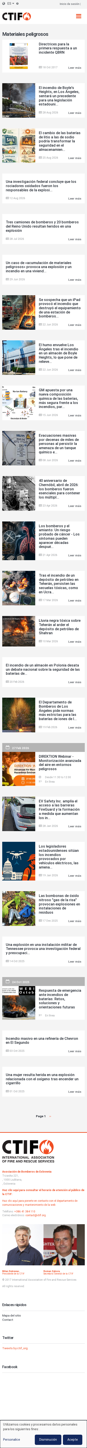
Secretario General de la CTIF (58, 1273)
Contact (7, 1319)
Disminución (48, 1439)
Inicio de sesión (69, 4)
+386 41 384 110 (24, 1211)
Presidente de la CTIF (13, 1273)
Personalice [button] (11, 1439)
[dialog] (43, 1434)
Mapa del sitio (11, 1315)
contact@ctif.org (35, 1215)
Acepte (72, 1439)
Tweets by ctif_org (15, 1348)
